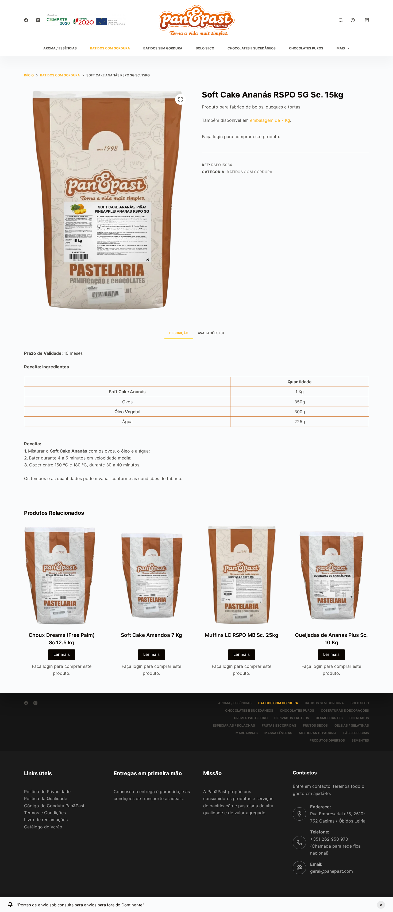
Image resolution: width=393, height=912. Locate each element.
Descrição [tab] (178, 333)
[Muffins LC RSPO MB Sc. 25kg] (241, 575)
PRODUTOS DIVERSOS (327, 740)
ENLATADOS (359, 718)
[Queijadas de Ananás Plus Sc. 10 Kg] (331, 575)
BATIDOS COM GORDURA (110, 48)
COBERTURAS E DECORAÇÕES (345, 710)
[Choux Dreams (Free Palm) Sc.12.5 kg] (61, 575)
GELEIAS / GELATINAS (351, 725)
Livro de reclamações (46, 819)
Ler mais (61, 654)
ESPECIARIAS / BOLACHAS (234, 725)
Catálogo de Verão (43, 826)
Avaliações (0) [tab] (211, 333)
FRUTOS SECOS (315, 725)
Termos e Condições (45, 812)
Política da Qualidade (45, 798)
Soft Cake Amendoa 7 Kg (151, 635)
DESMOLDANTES (329, 718)
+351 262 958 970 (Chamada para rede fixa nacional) (335, 846)
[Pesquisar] (341, 20)
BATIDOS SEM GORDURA (162, 48)
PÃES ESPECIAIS (356, 733)
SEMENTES (360, 740)
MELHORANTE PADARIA (318, 733)
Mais (341, 48)
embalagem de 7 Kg (270, 120)
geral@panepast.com (331, 871)
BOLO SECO (205, 48)
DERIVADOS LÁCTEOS (291, 718)
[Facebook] (26, 20)
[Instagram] (38, 20)
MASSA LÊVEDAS (278, 733)
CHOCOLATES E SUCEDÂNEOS (252, 48)
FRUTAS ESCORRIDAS (279, 725)
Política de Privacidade (47, 791)
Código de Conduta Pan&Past (54, 805)
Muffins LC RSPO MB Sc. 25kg (241, 635)
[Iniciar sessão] (353, 20)
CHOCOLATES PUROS (306, 48)
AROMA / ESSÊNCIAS (60, 48)
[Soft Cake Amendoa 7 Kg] (151, 575)
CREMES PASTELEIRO (251, 718)
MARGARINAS (247, 733)
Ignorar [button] (381, 905)
